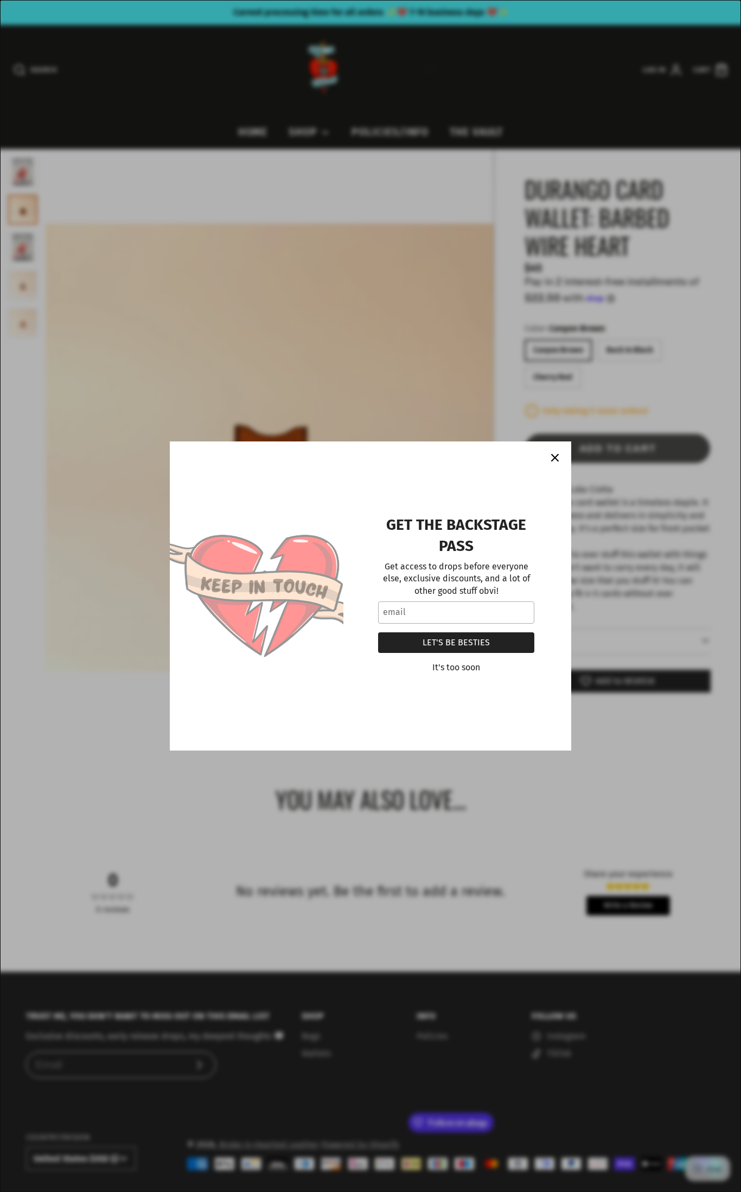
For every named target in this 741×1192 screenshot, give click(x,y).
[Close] (555, 457)
